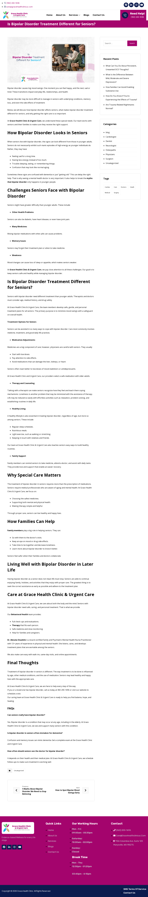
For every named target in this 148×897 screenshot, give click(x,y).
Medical (107, 193)
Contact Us (99, 15)
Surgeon (109, 159)
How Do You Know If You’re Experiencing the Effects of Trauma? (121, 98)
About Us (60, 15)
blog (108, 132)
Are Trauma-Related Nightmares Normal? (120, 106)
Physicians (110, 154)
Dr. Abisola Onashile (16, 640)
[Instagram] (136, 5)
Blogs (86, 15)
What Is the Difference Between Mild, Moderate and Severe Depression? (119, 78)
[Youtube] (141, 5)
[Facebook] (126, 5)
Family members (15, 530)
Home (49, 15)
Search (132, 43)
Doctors (123, 187)
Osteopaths (111, 150)
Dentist (109, 141)
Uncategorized (19, 771)
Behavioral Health (19, 614)
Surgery (116, 193)
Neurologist (111, 145)
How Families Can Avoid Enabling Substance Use (120, 89)
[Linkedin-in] (131, 5)
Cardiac (107, 187)
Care (115, 187)
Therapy (16, 625)
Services (73, 15)
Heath (132, 187)
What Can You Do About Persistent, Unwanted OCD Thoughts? (121, 68)
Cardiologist (111, 137)
